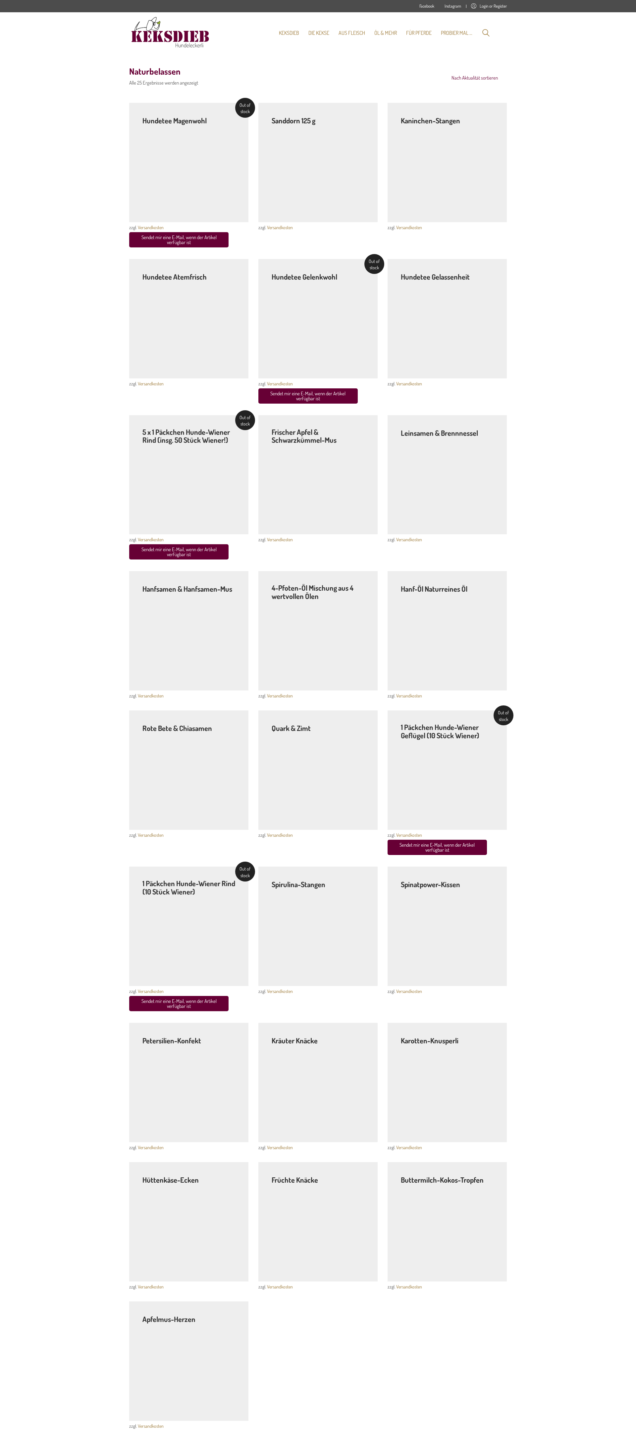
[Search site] (486, 33)
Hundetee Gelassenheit (435, 277)
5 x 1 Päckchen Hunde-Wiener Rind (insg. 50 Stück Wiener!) (186, 436)
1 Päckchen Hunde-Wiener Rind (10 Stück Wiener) (188, 887)
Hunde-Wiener (156, 447)
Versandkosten (151, 227)
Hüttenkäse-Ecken (170, 1180)
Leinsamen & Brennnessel (439, 433)
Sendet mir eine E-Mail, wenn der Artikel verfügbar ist (179, 239)
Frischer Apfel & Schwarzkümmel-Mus (304, 436)
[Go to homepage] (170, 33)
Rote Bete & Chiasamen (177, 728)
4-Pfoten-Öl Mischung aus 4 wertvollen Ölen (312, 592)
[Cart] (503, 32)
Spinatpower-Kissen (430, 884)
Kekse (277, 128)
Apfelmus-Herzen (168, 1319)
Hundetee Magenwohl (174, 120)
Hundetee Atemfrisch (174, 277)
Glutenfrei (151, 736)
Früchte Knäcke (295, 1180)
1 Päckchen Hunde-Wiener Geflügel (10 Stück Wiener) (440, 731)
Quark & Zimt (291, 728)
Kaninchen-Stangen (430, 120)
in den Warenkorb (231, 212)
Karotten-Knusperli (429, 1040)
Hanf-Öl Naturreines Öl (434, 589)
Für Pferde (281, 447)
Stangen (408, 128)
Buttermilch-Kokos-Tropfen (442, 1180)
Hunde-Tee (152, 128)
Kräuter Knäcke (295, 1040)
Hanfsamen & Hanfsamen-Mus (187, 589)
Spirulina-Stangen (298, 884)
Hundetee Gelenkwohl (304, 277)
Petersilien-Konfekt (171, 1040)
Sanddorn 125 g (293, 120)
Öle (275, 604)
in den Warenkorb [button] (360, 212)
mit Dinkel (294, 128)
